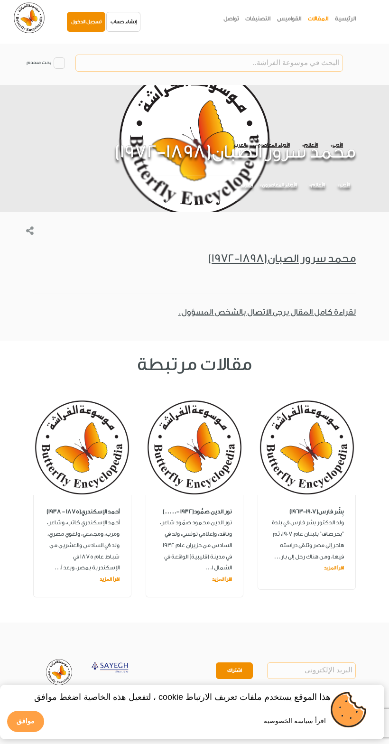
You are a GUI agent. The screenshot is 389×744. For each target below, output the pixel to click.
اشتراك (234, 670)
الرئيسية (345, 18)
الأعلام (318, 185)
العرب (247, 185)
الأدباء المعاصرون (279, 185)
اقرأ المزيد (334, 568)
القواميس (289, 18)
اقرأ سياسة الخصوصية (295, 721)
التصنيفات (257, 18)
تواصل (231, 18)
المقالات (318, 18)
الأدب (345, 185)
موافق (26, 721)
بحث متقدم (39, 62)
